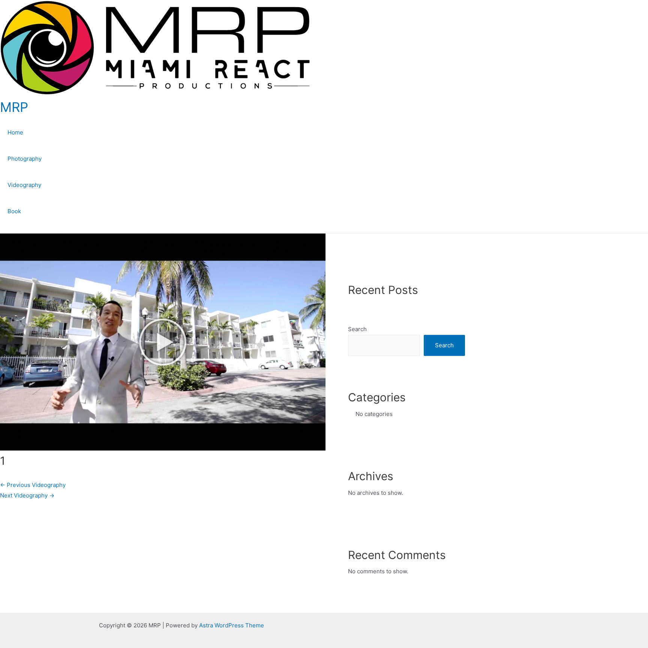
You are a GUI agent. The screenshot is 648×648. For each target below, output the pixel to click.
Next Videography (27, 495)
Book (14, 211)
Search (357, 329)
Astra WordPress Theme (231, 625)
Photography (25, 158)
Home (15, 132)
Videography (24, 184)
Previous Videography (33, 484)
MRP (14, 107)
